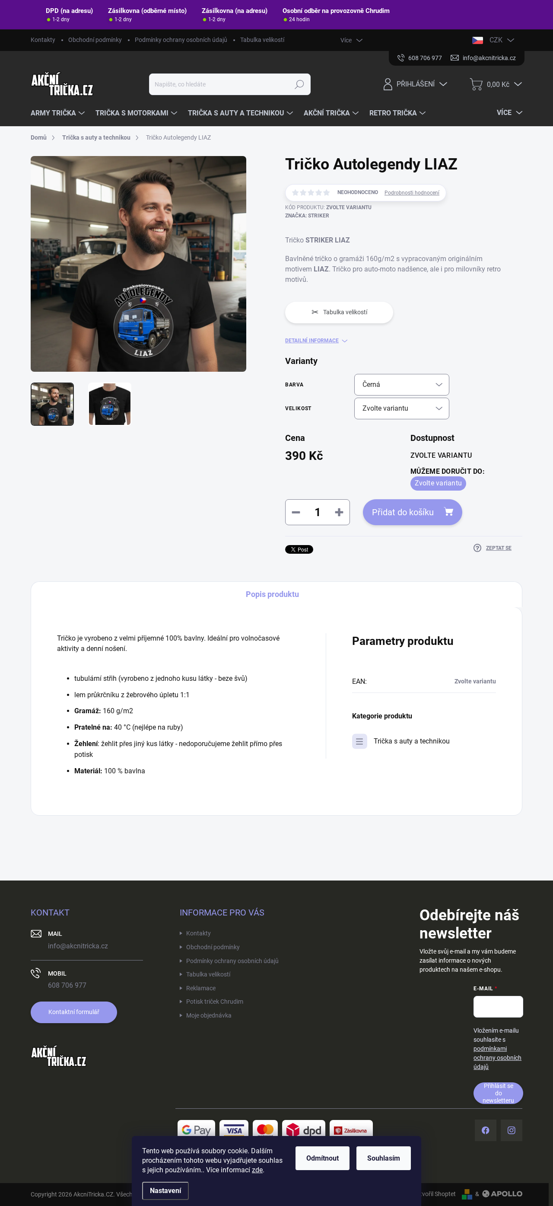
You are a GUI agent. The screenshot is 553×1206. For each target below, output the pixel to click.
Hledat (299, 84)
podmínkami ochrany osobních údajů (497, 1057)
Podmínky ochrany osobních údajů (181, 39)
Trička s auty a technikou (412, 741)
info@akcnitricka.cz (78, 946)
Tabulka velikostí (262, 39)
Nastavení (165, 1191)
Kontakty (43, 39)
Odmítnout (322, 1158)
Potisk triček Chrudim (214, 1001)
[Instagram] (511, 1130)
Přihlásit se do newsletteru (498, 1093)
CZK (495, 40)
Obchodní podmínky (95, 39)
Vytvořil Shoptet (434, 1193)
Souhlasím (383, 1158)
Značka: (307, 216)
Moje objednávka (209, 1015)
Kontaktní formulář (73, 1011)
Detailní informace (312, 341)
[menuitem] (59, 113)
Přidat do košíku (403, 512)
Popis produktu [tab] (272, 594)
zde (257, 1170)
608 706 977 (67, 985)
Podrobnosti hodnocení (412, 193)
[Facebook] (485, 1130)
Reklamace (201, 988)
